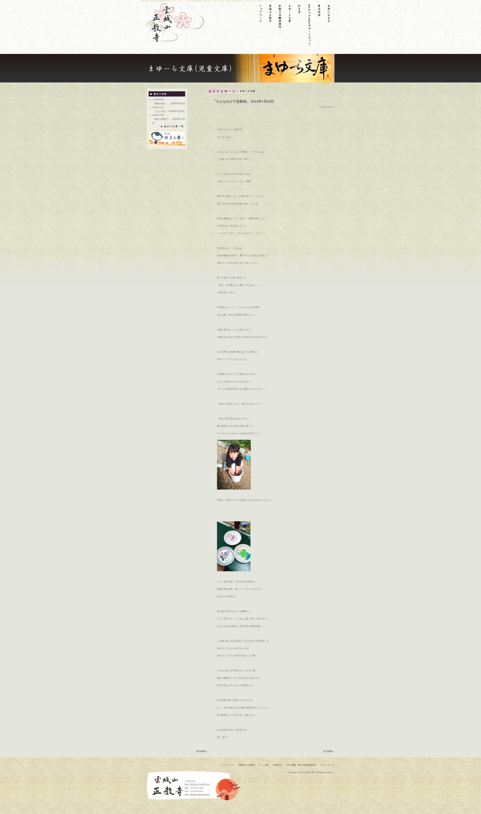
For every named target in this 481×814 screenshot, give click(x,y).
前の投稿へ (201, 751)
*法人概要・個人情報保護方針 (301, 765)
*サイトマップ (327, 765)
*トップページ (227, 765)
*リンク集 (263, 765)
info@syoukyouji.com (199, 795)
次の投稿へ (328, 751)
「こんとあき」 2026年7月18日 (170, 111)
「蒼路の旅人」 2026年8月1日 (169, 103)
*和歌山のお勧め (246, 765)
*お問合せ (277, 765)
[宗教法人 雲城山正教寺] (157, 41)
